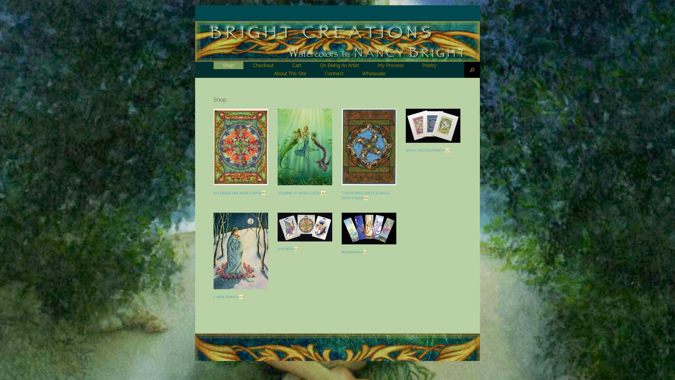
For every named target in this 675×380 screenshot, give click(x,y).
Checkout (263, 65)
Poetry (429, 65)
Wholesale (373, 73)
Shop (228, 65)
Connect (334, 73)
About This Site (290, 73)
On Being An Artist (339, 65)
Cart (296, 65)
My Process (391, 65)
